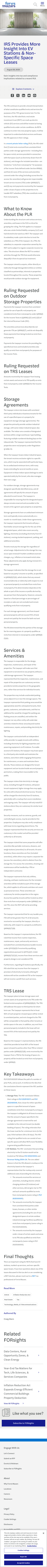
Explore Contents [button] (24, 88)
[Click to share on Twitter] (17, 95)
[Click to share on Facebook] (12, 95)
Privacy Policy (9, 1514)
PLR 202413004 (30, 1156)
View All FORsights (11, 1403)
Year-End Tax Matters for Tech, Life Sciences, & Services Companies (18, 1372)
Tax (18, 1299)
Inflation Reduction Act (21, 1294)
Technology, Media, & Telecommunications (20, 1304)
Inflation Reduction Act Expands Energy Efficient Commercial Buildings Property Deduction (18, 1391)
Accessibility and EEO (12, 1529)
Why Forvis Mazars (11, 1483)
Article (6, 1294)
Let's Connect (9, 1453)
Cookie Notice (32, 1546)
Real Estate (8, 1299)
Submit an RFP (9, 1458)
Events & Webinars (11, 1463)
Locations (7, 1488)
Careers (7, 1494)
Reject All (23, 1557)
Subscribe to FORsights (23, 1423)
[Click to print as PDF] (34, 95)
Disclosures (8, 1524)
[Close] (43, 1533)
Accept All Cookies (23, 1563)
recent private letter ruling (17, 143)
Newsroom (8, 1499)
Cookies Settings (23, 1550)
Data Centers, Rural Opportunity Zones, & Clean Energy (16, 1355)
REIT (34, 1276)
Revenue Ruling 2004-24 (17, 1159)
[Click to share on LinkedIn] (23, 95)
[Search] (35, 4)
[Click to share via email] (29, 95)
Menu (42, 5)
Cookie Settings (10, 1519)
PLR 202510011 (25, 1099)
